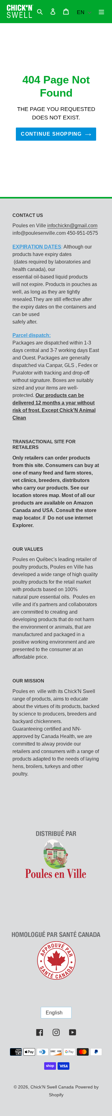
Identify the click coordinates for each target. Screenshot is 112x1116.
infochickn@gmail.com (72, 225)
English (54, 1012)
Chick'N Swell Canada (52, 1086)
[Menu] (101, 11)
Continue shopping (51, 134)
